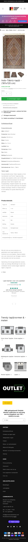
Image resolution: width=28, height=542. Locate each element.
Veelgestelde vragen (8, 437)
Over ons (5, 475)
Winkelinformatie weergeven (10, 107)
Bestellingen (6, 484)
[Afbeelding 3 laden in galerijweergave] (21, 75)
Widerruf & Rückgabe (8, 447)
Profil (4, 491)
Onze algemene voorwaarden (10, 472)
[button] (2, 8)
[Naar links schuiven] (2, 75)
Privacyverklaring (7, 463)
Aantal (2, 90)
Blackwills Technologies (14, 539)
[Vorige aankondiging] (2, 25)
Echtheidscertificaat (6, 123)
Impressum (5, 466)
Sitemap (5, 453)
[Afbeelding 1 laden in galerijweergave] (7, 75)
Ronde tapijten (5, 374)
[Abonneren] (23, 420)
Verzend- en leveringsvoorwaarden (12, 450)
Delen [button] (4, 272)
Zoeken (5, 441)
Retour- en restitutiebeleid (9, 444)
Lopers (16, 374)
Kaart (14, 516)
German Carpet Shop (10, 538)
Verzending (10, 88)
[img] (14, 283)
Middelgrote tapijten (7, 356)
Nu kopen (7, 403)
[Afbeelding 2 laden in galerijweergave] (14, 75)
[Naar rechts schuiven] (26, 75)
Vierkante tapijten (19, 356)
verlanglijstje (6, 488)
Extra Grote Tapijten (7, 338)
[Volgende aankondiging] (25, 25)
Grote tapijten (18, 338)
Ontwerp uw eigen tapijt (9, 434)
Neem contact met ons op (9, 469)
